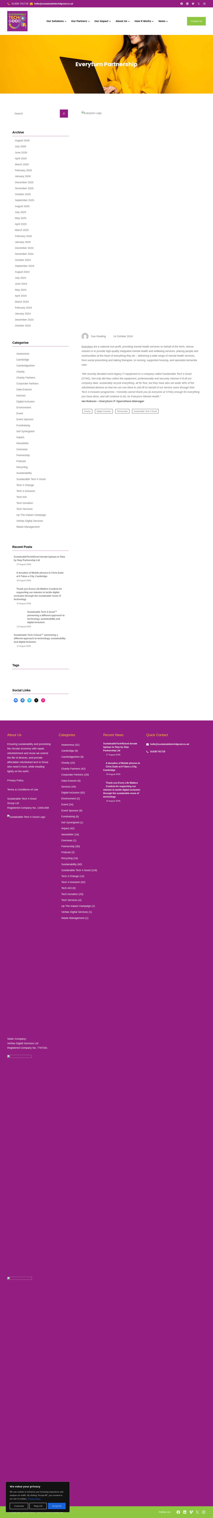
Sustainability (24, 473)
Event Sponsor (24, 419)
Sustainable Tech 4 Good (30, 479)
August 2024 (22, 271)
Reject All (38, 1506)
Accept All (56, 1506)
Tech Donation (24, 503)
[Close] (66, 1484)
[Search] (64, 114)
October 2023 (23, 325)
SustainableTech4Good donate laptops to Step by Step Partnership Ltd (39, 558)
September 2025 (24, 200)
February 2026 (23, 170)
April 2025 (21, 224)
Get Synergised (25, 431)
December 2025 (24, 182)
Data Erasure (24, 389)
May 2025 (20, 218)
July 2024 (20, 277)
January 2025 (23, 242)
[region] (38, 1497)
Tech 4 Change (25, 485)
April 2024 (21, 295)
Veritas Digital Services (29, 520)
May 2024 (20, 289)
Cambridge (22, 359)
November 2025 (24, 188)
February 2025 (23, 236)
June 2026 (21, 152)
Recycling (22, 467)
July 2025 (20, 212)
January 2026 (23, 176)
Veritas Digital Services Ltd (22, 1043)
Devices (21, 395)
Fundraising (23, 425)
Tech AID (21, 497)
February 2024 (23, 307)
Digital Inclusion (25, 401)
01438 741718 (157, 751)
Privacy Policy (34, 1499)
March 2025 (22, 230)
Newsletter (22, 443)
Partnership (23, 455)
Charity (20, 371)
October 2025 (23, 194)
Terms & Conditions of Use (22, 789)
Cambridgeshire (25, 365)
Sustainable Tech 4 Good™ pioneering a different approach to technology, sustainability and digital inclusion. (46, 617)
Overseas (22, 449)
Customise (19, 1506)
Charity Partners (25, 377)
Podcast (21, 461)
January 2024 (23, 313)
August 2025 (22, 206)
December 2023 (24, 319)
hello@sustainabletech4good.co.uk (53, 3)
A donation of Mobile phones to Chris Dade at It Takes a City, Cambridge (40, 575)
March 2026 (22, 164)
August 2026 (22, 140)
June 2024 (21, 283)
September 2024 (24, 265)
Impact (20, 437)
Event (19, 413)
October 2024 (23, 260)
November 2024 (24, 253)
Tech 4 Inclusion (25, 491)
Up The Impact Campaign (31, 514)
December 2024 (24, 248)
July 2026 (20, 146)
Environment (23, 407)
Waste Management (28, 526)
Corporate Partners (27, 383)
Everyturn (87, 346)
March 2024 (22, 301)
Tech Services (24, 509)
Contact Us (196, 21)
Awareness (22, 353)
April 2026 (21, 158)
